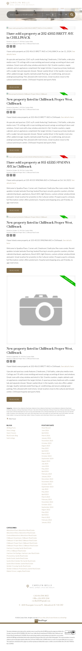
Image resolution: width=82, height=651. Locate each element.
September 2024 (47, 458)
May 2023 (45, 492)
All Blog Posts (11, 428)
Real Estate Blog (12, 435)
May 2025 (45, 448)
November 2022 (47, 502)
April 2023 (45, 494)
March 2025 (46, 453)
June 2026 (45, 430)
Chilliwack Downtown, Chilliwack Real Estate (17, 410)
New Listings (11, 430)
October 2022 (47, 504)
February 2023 (47, 499)
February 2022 (47, 520)
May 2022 (45, 512)
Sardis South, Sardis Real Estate (31, 413)
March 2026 (46, 435)
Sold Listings (11, 438)
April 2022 (45, 515)
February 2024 (47, 474)
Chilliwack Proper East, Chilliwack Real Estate (59, 410)
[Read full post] (41, 29)
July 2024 (45, 464)
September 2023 (47, 487)
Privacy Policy (42, 617)
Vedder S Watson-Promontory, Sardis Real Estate (38, 415)
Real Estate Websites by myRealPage (56, 617)
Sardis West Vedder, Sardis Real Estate (20, 563)
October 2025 (47, 443)
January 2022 (46, 522)
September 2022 (47, 507)
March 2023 (46, 497)
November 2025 (47, 440)
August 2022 (46, 509)
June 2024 (45, 466)
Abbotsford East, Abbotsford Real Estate (22, 408)
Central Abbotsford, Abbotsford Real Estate (61, 408)
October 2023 (47, 484)
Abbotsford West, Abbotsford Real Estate (41, 408)
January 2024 (46, 476)
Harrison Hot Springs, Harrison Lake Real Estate (23, 553)
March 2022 (46, 517)
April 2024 (45, 471)
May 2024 (45, 469)
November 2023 (47, 481)
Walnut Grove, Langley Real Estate (57, 415)
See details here (67, 117)
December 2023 (47, 479)
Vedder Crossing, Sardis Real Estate (18, 415)
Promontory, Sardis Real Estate (17, 413)
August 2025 (46, 446)
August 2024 (46, 461)
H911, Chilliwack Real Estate (47, 411)
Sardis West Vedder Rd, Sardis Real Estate (49, 413)
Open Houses (11, 433)
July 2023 (45, 489)
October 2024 (47, 456)
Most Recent (46, 428)
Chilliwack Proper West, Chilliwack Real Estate (25, 43)
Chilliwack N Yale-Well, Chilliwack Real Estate (38, 410)
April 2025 (45, 451)
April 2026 (45, 433)
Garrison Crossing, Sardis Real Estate (32, 411)
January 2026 (46, 438)
